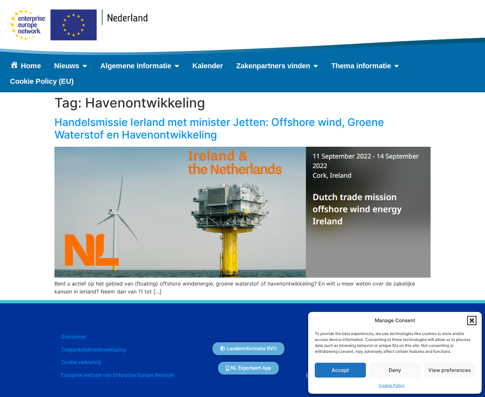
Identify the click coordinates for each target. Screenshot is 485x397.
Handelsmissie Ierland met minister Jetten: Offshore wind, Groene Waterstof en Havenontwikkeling (219, 128)
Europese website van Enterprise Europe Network (117, 375)
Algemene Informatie (135, 66)
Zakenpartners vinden (273, 66)
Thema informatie (361, 66)
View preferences (449, 370)
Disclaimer (73, 337)
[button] (472, 320)
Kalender (207, 66)
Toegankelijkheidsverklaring (93, 350)
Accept (340, 370)
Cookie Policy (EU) (42, 81)
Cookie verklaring (81, 362)
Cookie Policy (391, 385)
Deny (395, 370)
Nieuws (66, 66)
